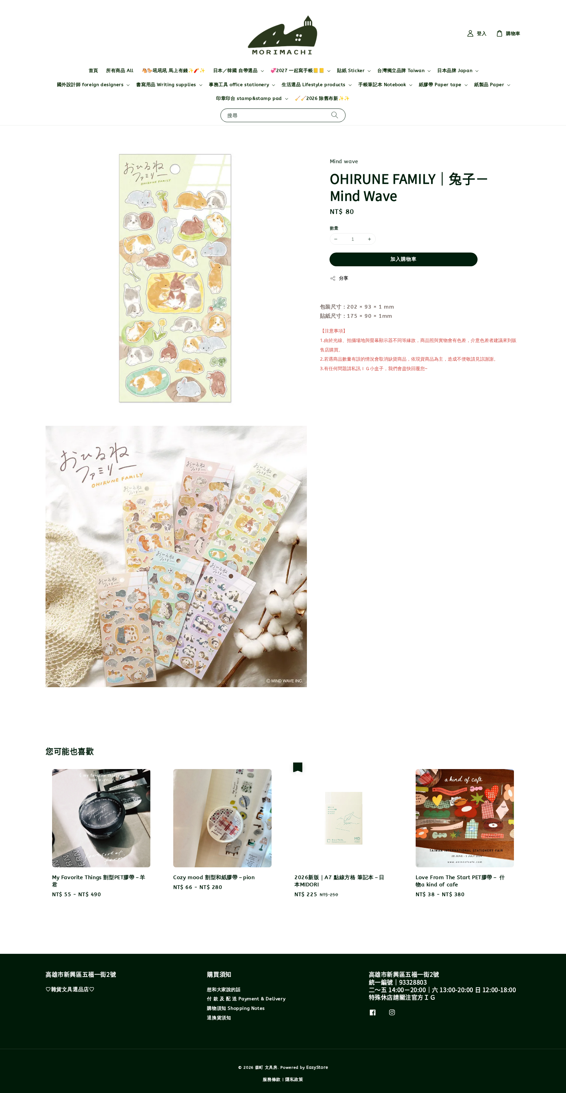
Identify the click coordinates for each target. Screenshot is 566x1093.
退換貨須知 (219, 1018)
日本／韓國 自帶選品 (235, 70)
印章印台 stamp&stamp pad (249, 98)
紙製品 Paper (489, 84)
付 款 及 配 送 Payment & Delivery (246, 999)
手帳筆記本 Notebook (382, 84)
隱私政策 (294, 1079)
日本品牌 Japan (454, 70)
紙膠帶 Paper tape (440, 84)
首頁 (93, 70)
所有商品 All (120, 70)
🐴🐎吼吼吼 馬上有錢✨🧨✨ (173, 70)
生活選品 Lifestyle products (314, 84)
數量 (334, 228)
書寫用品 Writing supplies (166, 84)
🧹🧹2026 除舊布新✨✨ (322, 98)
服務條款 (272, 1079)
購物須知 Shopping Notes (236, 1008)
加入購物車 (403, 259)
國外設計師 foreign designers (90, 84)
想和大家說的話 (223, 989)
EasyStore (317, 1067)
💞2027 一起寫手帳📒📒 (298, 70)
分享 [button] (344, 278)
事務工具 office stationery (239, 84)
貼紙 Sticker (351, 70)
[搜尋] (334, 115)
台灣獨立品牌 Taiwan (400, 70)
